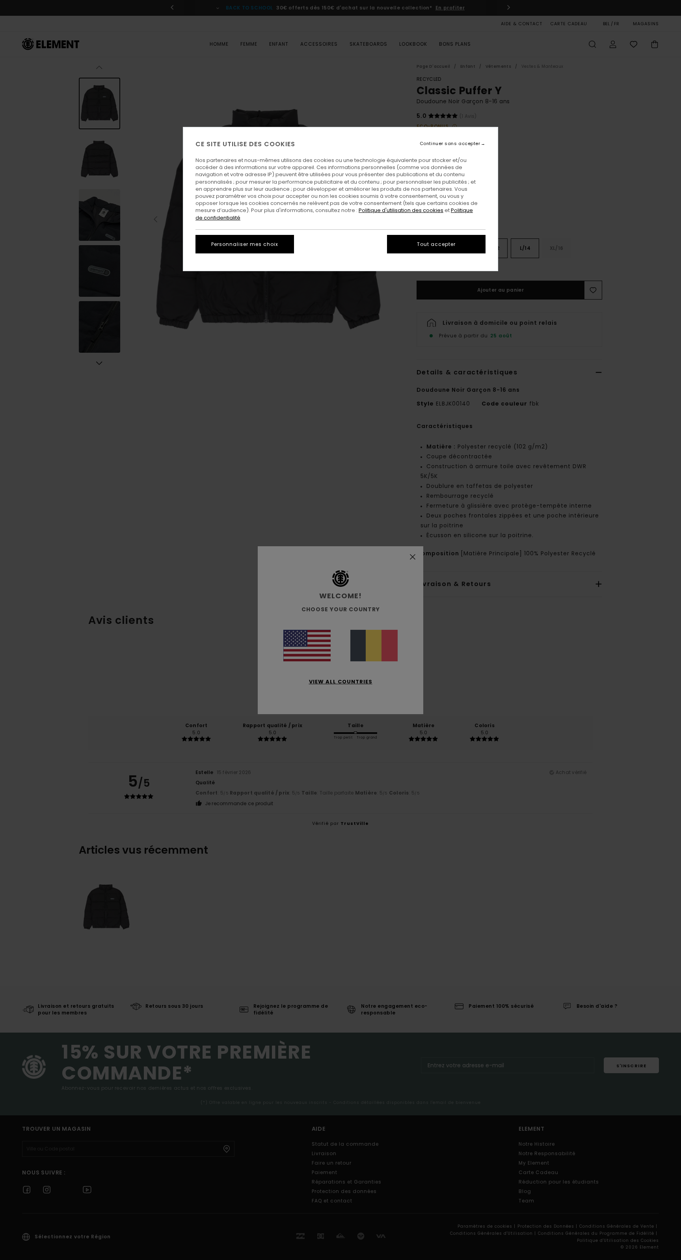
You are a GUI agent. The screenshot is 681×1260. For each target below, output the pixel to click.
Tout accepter (436, 244)
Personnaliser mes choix (244, 244)
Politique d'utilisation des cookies (401, 210)
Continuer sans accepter (450, 144)
